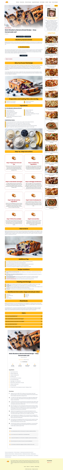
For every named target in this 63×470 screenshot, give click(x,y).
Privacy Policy (37, 466)
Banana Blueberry (17, 452)
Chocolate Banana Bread (21, 455)
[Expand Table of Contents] (41, 59)
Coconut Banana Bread (29, 455)
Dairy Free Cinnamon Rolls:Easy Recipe (51, 98)
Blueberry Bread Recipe (8, 455)
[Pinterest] (51, 462)
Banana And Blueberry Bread (9, 452)
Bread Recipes (8, 27)
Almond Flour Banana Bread (11, 278)
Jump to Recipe (20, 36)
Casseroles (22, 2)
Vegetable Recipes (35, 2)
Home (25, 466)
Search (56, 5)
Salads (46, 2)
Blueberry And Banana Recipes (9, 453)
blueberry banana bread (18, 453)
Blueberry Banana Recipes (26, 453)
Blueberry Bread (33, 453)
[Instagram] (49, 462)
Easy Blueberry (36, 455)
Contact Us (32, 466)
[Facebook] (48, 462)
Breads (17, 2)
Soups (50, 2)
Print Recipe (28, 36)
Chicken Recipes (28, 2)
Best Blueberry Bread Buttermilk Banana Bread (26, 452)
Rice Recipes (42, 2)
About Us (28, 466)
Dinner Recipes (55, 2)
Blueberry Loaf (15, 455)
